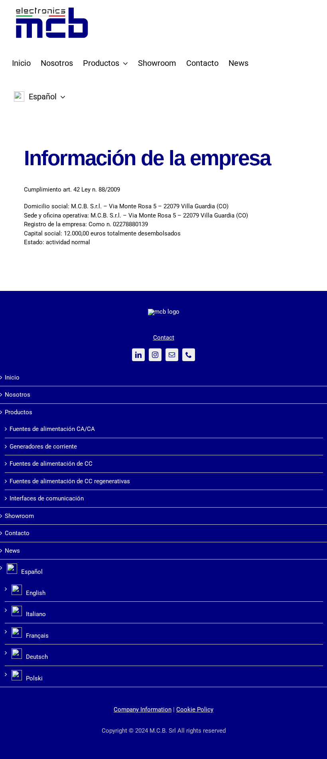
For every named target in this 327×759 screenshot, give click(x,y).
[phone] (188, 354)
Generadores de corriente (43, 446)
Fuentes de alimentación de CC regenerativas (70, 481)
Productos (18, 412)
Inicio (12, 377)
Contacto (17, 533)
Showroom (19, 516)
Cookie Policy (194, 709)
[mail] (171, 354)
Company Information (142, 709)
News (12, 550)
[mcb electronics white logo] (163, 311)
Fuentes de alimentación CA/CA (52, 429)
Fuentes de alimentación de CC (51, 463)
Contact (163, 337)
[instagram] (155, 354)
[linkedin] (138, 354)
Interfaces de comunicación (47, 498)
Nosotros (17, 394)
